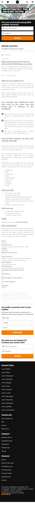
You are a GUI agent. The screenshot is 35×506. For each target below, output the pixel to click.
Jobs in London (6, 393)
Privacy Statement (16, 491)
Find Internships (6, 470)
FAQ (2, 422)
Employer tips (5, 447)
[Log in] (32, 2)
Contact (3, 425)
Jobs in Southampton (7, 410)
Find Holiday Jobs (6, 466)
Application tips (6, 476)
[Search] (28, 2)
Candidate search (6, 441)
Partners (4, 480)
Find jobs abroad (6, 473)
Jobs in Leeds (5, 386)
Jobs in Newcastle (7, 399)
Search (17, 38)
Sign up (3, 451)
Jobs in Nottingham (7, 403)
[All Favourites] (8, 2)
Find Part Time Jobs (7, 463)
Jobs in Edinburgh (6, 379)
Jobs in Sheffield (6, 406)
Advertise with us (6, 437)
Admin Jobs (19, 292)
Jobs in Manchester (7, 396)
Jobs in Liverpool (6, 389)
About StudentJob (7, 418)
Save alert (17, 332)
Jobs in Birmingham (7, 376)
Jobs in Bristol (5, 372)
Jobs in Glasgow (6, 382)
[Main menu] (2, 2)
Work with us (5, 429)
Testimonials (5, 444)
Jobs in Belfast (5, 369)
